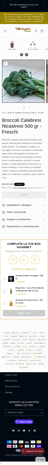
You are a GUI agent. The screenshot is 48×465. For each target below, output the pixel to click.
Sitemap (8, 392)
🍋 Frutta (16, 339)
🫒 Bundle (16, 357)
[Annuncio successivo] (43, 6)
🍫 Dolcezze (26, 353)
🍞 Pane (41, 364)
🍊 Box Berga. (37, 353)
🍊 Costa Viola (27, 357)
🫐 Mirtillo (23, 336)
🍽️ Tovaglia (10, 350)
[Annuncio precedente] (4, 6)
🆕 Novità (33, 339)
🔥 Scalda (29, 350)
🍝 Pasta (42, 336)
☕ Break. (38, 350)
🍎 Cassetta (6, 357)
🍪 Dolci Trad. (31, 364)
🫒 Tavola (21, 343)
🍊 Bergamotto (39, 343)
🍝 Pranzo (9, 353)
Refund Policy (11, 381)
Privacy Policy (11, 375)
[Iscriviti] (40, 412)
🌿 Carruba (7, 346)
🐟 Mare (7, 332)
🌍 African (42, 339)
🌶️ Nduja (29, 343)
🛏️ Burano (41, 346)
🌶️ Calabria (17, 346)
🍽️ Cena (17, 353)
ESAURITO (24, 195)
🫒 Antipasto (20, 364)
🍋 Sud (25, 346)
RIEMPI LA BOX (24, 313)
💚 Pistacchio (23, 360)
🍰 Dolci (25, 339)
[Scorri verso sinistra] (18, 107)
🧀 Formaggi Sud (40, 357)
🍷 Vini (5, 336)
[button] (5, 31)
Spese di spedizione (20, 187)
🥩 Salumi (15, 332)
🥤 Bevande (13, 336)
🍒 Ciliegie (33, 336)
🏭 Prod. (6, 343)
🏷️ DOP (33, 332)
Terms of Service (12, 387)
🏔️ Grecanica (11, 360)
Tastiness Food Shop (19, 455)
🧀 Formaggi (25, 332)
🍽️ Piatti (41, 332)
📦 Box (13, 343)
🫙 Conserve (6, 339)
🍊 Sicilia (33, 346)
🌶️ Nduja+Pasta (35, 360)
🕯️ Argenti (20, 350)
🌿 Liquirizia (24, 367)
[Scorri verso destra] (29, 107)
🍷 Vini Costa (8, 364)
